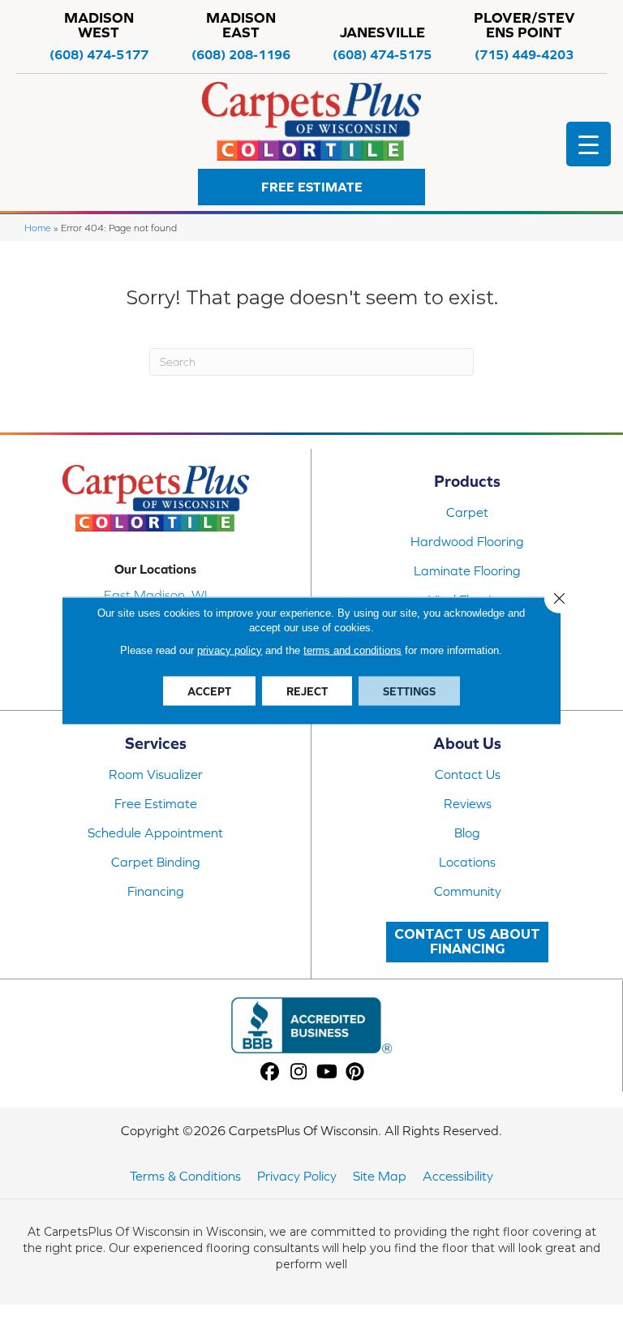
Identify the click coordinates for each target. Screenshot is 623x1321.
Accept (209, 691)
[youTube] (327, 1072)
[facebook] (270, 1072)
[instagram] (299, 1072)
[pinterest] (355, 1072)
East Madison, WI (156, 594)
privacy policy (229, 650)
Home (37, 227)
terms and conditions (352, 650)
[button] (311, 187)
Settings (409, 691)
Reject (307, 691)
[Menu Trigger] (588, 144)
